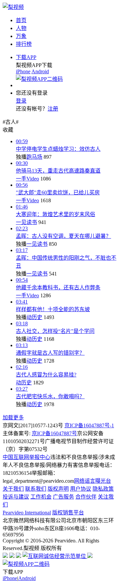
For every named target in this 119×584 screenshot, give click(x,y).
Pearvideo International (27, 512)
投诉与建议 (16, 497)
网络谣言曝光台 (92, 481)
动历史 (34, 317)
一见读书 (26, 222)
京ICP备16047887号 (54, 433)
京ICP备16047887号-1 (89, 425)
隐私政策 (103, 489)
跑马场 (34, 157)
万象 (21, 36)
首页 (21, 20)
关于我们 (13, 489)
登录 (21, 101)
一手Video (27, 178)
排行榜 (24, 44)
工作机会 (41, 497)
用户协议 (80, 489)
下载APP (26, 57)
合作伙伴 (86, 497)
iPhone (23, 71)
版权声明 (58, 489)
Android (40, 71)
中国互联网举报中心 (26, 457)
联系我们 (35, 489)
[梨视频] (13, 7)
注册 (53, 109)
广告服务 (63, 497)
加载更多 (13, 417)
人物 (21, 28)
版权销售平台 (68, 512)
